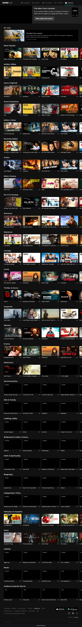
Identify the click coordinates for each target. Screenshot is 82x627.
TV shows (60, 2)
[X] (77, 613)
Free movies (48, 2)
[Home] (7, 3)
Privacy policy (8, 611)
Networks (70, 2)
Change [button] (76, 617)
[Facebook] (73, 613)
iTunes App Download (60, 609)
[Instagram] (69, 613)
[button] (44, 19)
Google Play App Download (72, 609)
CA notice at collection (20, 611)
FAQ (37, 611)
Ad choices (31, 611)
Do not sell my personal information (14, 613)
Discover (37, 2)
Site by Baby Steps (73, 622)
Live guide (27, 2)
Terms (43, 608)
